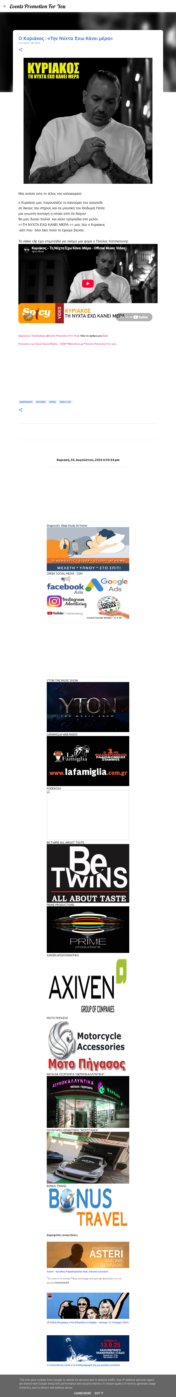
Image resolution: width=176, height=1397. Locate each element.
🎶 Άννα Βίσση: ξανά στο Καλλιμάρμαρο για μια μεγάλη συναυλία (83, 1365)
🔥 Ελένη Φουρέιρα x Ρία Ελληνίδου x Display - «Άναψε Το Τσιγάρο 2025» (88, 1322)
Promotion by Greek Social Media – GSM (42, 343)
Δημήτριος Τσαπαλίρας (32, 335)
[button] (20, 50)
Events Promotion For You (37, 6)
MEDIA (52, 402)
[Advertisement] (88, 375)
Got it (99, 1393)
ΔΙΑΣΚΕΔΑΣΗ (26, 402)
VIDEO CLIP (65, 402)
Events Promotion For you (101, 343)
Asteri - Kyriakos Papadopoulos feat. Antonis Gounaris (77, 1271)
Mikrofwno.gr (75, 343)
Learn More (82, 1393)
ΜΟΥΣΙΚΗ (40, 402)
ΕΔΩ (105, 335)
